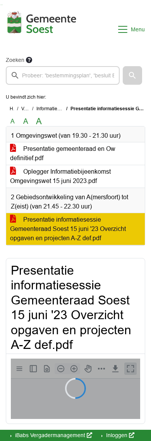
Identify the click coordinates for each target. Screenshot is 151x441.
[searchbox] (63, 75)
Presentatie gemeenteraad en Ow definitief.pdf (62, 153)
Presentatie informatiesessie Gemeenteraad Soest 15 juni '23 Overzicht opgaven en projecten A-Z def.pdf (68, 228)
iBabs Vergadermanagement (50, 435)
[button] (132, 75)
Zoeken (15, 60)
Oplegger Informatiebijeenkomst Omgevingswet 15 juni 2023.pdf (60, 176)
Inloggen (117, 435)
